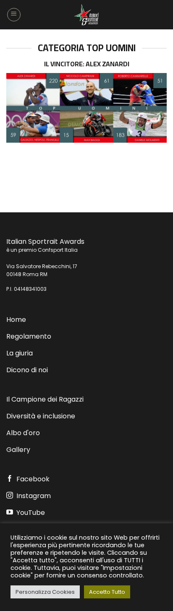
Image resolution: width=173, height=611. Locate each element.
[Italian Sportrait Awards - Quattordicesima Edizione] (86, 14)
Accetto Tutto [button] (107, 592)
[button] (14, 14)
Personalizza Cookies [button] (45, 592)
